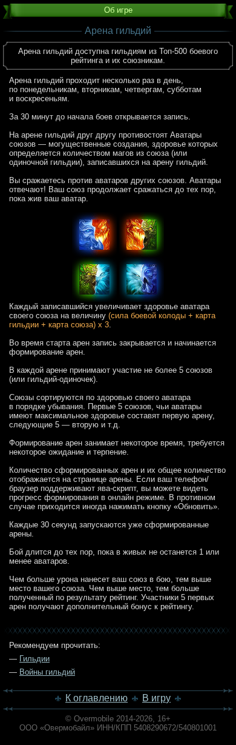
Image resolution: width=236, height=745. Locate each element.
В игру (156, 698)
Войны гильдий (47, 672)
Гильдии (34, 658)
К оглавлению (96, 698)
